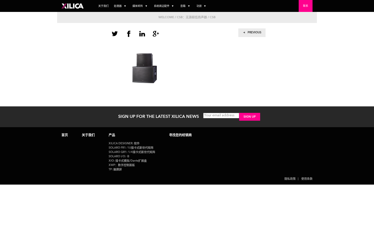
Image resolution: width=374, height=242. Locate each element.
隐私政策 (290, 178)
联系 (305, 6)
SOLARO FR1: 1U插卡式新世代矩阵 (131, 147)
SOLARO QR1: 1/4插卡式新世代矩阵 (132, 152)
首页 (64, 135)
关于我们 (103, 6)
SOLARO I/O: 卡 (119, 156)
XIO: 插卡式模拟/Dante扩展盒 (128, 160)
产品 (112, 135)
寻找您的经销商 (180, 135)
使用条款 (307, 178)
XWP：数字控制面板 (122, 165)
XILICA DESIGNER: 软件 (124, 143)
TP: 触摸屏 (115, 169)
